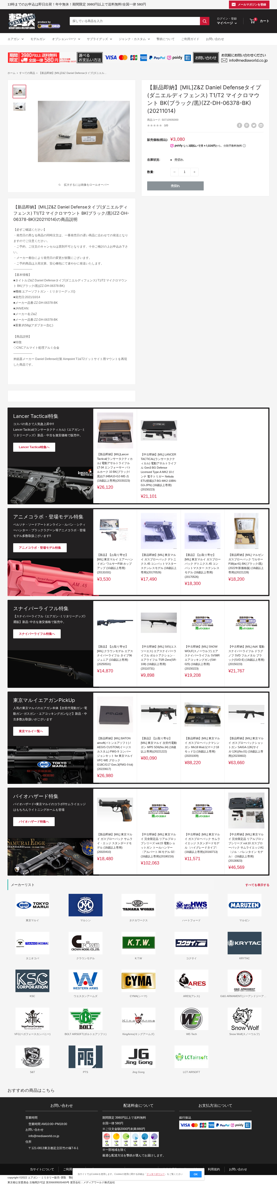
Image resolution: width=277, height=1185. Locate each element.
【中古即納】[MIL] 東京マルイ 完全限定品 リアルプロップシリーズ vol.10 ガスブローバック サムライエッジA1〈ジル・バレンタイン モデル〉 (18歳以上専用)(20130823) (246, 847)
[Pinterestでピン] (246, 125)
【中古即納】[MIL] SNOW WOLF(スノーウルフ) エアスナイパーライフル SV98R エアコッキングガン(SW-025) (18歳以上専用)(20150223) (202, 657)
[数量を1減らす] (174, 172)
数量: (150, 172)
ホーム (11, 72)
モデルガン (37, 39)
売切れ (175, 185)
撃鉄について (166, 39)
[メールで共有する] (261, 125)
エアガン (14, 39)
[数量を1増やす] (194, 172)
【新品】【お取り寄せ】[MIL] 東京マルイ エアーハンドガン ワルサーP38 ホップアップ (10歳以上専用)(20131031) (115, 563)
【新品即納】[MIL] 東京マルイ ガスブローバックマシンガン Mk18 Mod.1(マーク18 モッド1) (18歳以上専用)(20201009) (202, 747)
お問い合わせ (215, 39)
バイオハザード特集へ (34, 821)
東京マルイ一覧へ (31, 731)
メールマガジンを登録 (252, 4)
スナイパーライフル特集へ (37, 633)
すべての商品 (27, 72)
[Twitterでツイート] (253, 125)
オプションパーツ (64, 39)
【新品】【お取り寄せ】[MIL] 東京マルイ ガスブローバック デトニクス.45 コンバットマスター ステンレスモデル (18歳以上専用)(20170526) (203, 565)
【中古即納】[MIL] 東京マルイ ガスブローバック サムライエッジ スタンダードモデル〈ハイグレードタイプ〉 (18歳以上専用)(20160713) (202, 843)
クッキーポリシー (156, 1174)
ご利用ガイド (190, 39)
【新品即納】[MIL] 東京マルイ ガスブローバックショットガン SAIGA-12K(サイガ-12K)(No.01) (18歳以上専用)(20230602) (246, 747)
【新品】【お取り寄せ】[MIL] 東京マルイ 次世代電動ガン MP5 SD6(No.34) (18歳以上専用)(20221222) (159, 745)
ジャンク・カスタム (132, 39)
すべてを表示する (257, 884)
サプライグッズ (97, 39)
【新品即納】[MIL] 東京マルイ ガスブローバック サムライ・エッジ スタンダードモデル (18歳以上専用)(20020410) (114, 843)
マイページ (225, 23)
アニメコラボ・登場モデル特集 (40, 547)
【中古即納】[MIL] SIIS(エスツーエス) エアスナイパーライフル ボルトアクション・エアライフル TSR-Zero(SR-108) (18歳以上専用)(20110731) (159, 657)
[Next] (268, 552)
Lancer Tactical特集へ (34, 447)
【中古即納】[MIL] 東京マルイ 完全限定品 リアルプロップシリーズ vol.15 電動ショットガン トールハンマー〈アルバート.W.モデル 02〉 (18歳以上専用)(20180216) (159, 845)
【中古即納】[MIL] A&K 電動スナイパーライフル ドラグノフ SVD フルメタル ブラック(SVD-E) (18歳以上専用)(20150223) (246, 655)
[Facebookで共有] (239, 125)
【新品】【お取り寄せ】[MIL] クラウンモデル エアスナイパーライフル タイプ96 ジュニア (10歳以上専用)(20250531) (115, 655)
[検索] (204, 21)
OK (196, 1174)
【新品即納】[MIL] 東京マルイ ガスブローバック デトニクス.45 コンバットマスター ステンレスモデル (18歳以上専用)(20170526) (159, 563)
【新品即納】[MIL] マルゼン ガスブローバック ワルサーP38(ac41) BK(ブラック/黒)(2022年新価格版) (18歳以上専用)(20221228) (246, 563)
